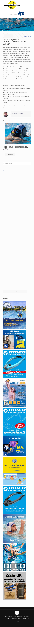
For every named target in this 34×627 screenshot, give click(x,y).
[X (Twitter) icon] (17, 621)
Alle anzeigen (27, 36)
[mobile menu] (32, 3)
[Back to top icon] (17, 613)
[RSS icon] (18, 621)
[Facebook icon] (15, 621)
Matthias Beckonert (17, 113)
